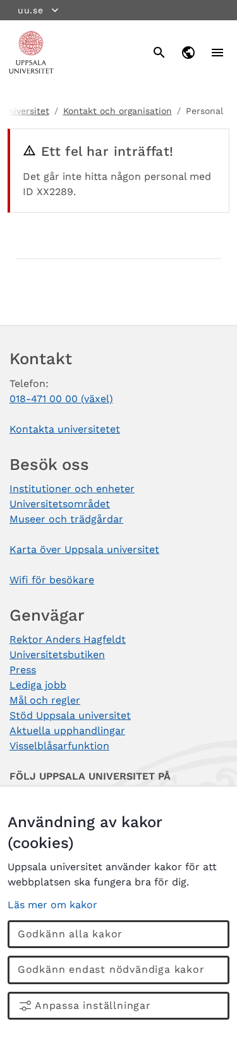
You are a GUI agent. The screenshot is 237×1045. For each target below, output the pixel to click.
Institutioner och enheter (72, 489)
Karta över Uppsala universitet (84, 549)
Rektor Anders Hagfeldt (67, 639)
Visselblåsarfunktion (59, 746)
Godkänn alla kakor (70, 934)
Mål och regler (44, 700)
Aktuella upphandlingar (67, 731)
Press (22, 670)
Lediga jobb (37, 685)
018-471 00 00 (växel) (61, 399)
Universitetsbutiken (57, 655)
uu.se (31, 10)
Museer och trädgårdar (66, 519)
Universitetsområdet (59, 504)
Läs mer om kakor (52, 905)
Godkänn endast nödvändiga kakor (111, 969)
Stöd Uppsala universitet (70, 715)
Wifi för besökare (51, 580)
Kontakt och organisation (117, 111)
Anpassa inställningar (93, 1005)
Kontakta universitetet (64, 429)
